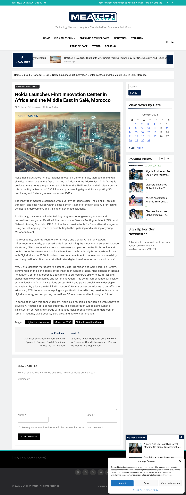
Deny (146, 483)
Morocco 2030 (63, 322)
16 (142, 132)
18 (155, 132)
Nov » (140, 147)
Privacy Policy (152, 490)
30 (142, 140)
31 (148, 140)
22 (136, 136)
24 (148, 136)
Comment (24, 378)
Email (91, 414)
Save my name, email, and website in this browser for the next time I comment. (62, 427)
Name (22, 414)
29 (136, 140)
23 (142, 136)
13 (167, 128)
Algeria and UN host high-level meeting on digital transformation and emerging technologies (162, 447)
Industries (120, 38)
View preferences (170, 483)
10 (148, 128)
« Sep (131, 147)
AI (146, 166)
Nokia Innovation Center (89, 322)
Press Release (78, 46)
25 (155, 136)
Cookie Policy (139, 490)
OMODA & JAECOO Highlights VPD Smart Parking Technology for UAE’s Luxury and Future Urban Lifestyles (95, 57)
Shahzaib (22, 107)
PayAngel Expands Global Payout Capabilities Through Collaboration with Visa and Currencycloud (134, 3)
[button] (180, 461)
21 (130, 136)
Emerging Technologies (94, 38)
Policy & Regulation (157, 218)
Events (96, 46)
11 (155, 128)
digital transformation (38, 322)
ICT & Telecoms (63, 38)
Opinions (110, 46)
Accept (122, 483)
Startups (137, 38)
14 (130, 132)
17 (148, 132)
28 (130, 140)
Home (46, 38)
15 (136, 132)
